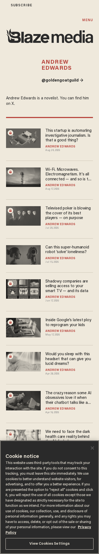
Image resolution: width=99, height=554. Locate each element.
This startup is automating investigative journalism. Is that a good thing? (68, 135)
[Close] (92, 448)
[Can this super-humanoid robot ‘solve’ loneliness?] (23, 254)
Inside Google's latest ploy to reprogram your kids (68, 322)
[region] (49, 497)
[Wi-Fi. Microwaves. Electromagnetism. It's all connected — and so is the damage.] (23, 176)
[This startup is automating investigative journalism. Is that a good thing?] (23, 138)
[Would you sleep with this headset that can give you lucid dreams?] (23, 361)
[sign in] (3, 5)
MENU (87, 20)
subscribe (21, 5)
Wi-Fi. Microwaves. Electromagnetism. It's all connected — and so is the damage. (68, 175)
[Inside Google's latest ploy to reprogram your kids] (23, 327)
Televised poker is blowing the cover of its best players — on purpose (68, 213)
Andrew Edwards (60, 147)
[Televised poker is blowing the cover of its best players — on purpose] (23, 215)
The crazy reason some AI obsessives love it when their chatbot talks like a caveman (68, 398)
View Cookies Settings (49, 543)
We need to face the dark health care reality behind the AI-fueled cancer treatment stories (67, 437)
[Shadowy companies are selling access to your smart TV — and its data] (23, 288)
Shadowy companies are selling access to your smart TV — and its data (66, 286)
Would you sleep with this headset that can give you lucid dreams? (68, 359)
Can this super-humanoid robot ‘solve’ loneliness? (67, 249)
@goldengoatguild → (62, 81)
